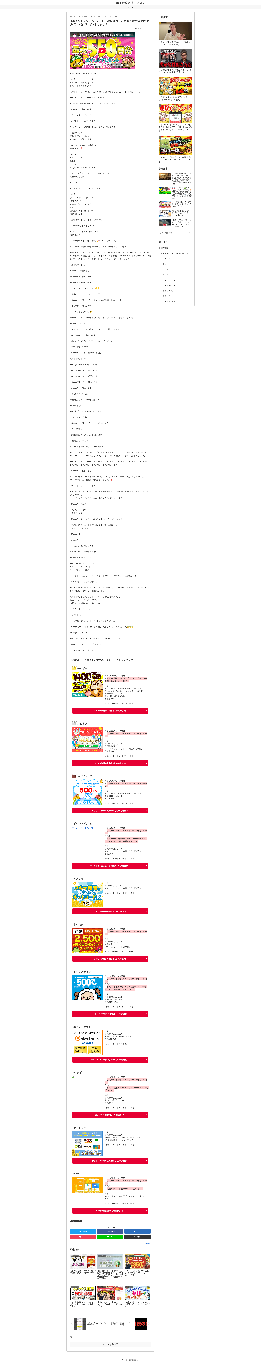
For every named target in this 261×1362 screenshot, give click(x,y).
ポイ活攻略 (163, 247)
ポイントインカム (76, 1221)
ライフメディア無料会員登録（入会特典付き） (110, 1014)
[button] (190, 232)
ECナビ (166, 269)
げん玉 (165, 274)
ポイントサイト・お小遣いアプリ (174, 253)
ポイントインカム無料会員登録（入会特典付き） (110, 865)
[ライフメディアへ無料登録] (87, 999)
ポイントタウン (169, 280)
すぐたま (166, 295)
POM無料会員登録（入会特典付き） (110, 1210)
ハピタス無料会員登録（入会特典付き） (110, 763)
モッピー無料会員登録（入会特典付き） (110, 710)
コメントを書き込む (110, 1344)
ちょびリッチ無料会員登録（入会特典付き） (110, 810)
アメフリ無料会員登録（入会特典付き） (110, 911)
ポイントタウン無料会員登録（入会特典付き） (110, 1059)
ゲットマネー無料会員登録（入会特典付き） (110, 1160)
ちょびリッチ (168, 290)
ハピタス (166, 258)
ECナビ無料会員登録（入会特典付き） (110, 1115)
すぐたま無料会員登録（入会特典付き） (110, 958)
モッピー (166, 264)
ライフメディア (169, 301)
